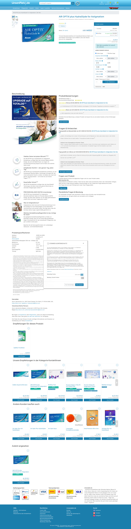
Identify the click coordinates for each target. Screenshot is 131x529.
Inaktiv (83, 277)
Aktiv (82, 274)
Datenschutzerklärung (68, 269)
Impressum (49, 271)
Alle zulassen (79, 284)
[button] (82, 275)
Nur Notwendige (69, 284)
